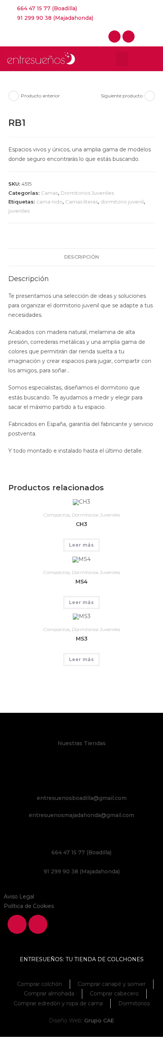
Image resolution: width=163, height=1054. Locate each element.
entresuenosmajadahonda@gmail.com (81, 815)
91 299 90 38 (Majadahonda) (82, 871)
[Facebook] (114, 36)
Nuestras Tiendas (82, 743)
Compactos (56, 515)
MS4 (81, 581)
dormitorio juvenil (122, 202)
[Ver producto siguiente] (149, 96)
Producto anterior (40, 96)
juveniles (19, 211)
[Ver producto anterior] (13, 96)
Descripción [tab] (81, 257)
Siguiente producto (122, 96)
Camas (49, 193)
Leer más (81, 545)
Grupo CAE (99, 1020)
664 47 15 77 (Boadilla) (81, 852)
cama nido (49, 202)
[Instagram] (128, 36)
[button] (122, 59)
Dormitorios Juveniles (87, 193)
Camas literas (81, 202)
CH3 (81, 524)
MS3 (82, 638)
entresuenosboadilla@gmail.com (82, 798)
